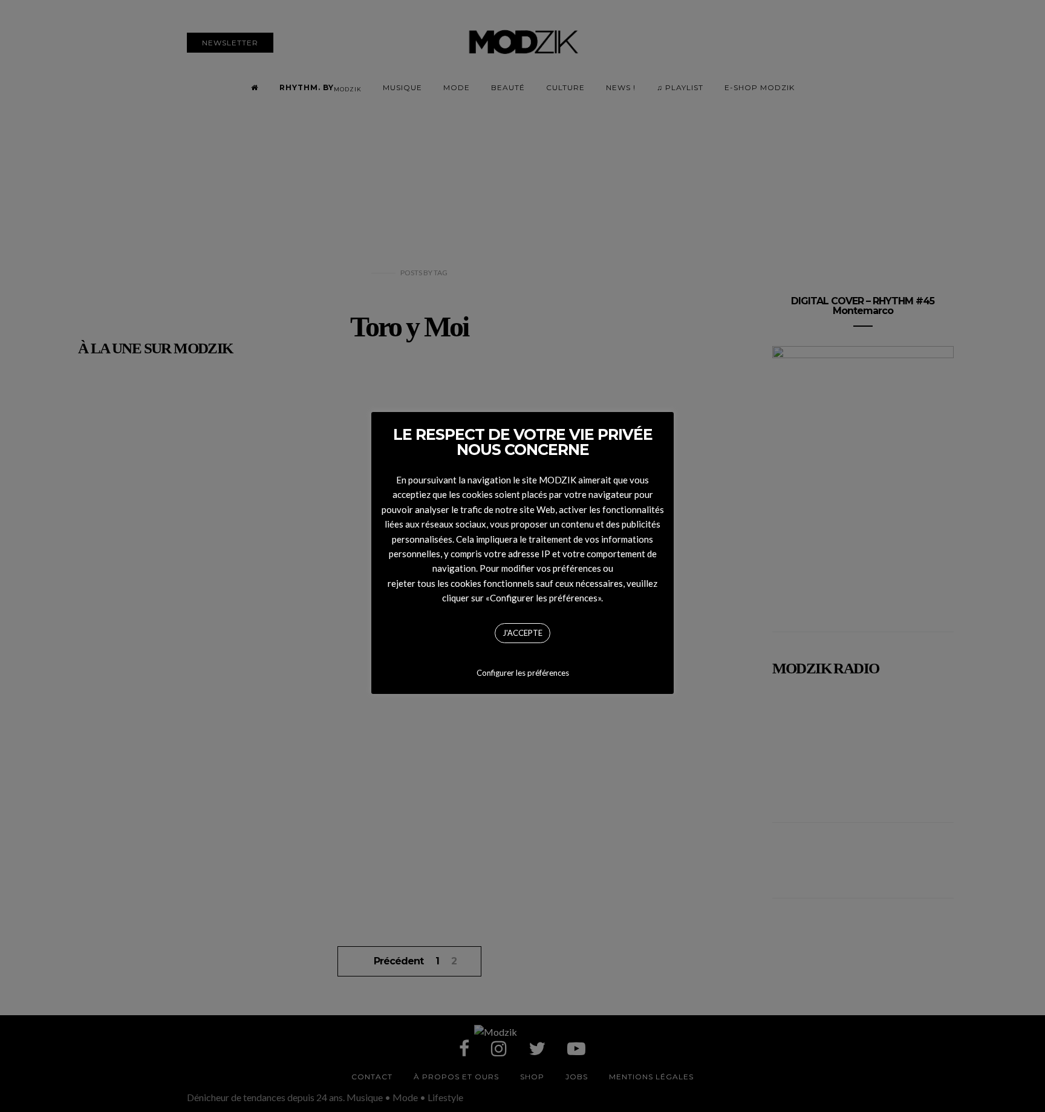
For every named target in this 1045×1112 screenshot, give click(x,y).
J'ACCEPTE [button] (522, 633)
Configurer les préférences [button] (523, 673)
